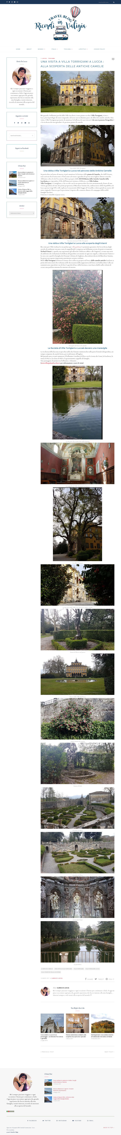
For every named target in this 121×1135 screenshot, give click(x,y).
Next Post (109, 1052)
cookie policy (99, 49)
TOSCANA (67, 49)
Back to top (108, 1127)
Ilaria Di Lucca (57, 978)
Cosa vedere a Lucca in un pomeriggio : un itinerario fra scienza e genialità (52, 1036)
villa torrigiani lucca (92, 968)
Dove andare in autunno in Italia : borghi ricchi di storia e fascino (26, 173)
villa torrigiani (79, 968)
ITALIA (54, 49)
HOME (18, 49)
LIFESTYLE (82, 49)
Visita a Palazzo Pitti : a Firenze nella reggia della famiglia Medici (25, 191)
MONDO (40, 49)
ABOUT (29, 49)
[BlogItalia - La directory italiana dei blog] (10, 1111)
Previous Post (47, 1052)
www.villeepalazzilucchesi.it (50, 363)
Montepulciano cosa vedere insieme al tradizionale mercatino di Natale (102, 1035)
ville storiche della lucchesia (50, 972)
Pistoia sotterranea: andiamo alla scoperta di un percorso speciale (76, 1035)
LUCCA (44, 58)
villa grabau (76, 247)
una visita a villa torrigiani (63, 968)
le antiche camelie (47, 968)
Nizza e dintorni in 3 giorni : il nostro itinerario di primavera (26, 182)
